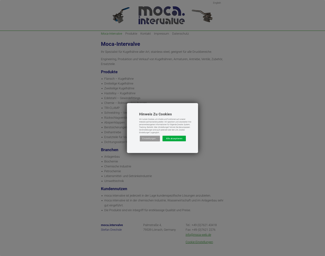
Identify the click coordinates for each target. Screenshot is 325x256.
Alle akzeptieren (174, 138)
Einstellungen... (149, 138)
